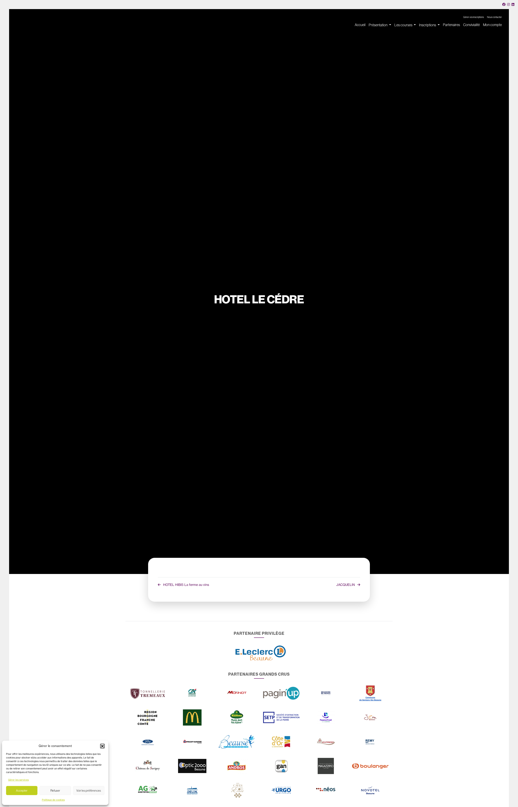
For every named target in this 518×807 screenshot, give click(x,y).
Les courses (403, 25)
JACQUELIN (346, 585)
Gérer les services (18, 779)
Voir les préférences (88, 790)
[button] (102, 746)
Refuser (55, 790)
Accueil (360, 25)
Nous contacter (494, 17)
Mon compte (492, 25)
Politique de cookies (53, 799)
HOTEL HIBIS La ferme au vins (185, 585)
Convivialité (471, 25)
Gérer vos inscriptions (473, 17)
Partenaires (451, 25)
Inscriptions (428, 25)
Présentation (378, 25)
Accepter (22, 790)
